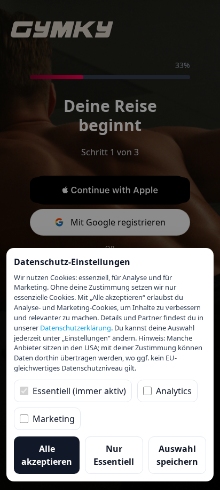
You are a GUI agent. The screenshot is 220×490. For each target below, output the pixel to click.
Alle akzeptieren (46, 455)
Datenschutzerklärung (75, 328)
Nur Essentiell (113, 455)
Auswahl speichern (177, 455)
